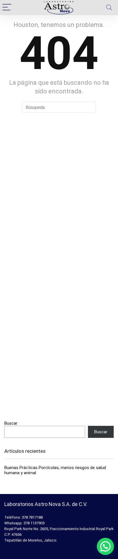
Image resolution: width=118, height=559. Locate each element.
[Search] (109, 7)
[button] (105, 546)
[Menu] (7, 7)
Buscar (10, 423)
